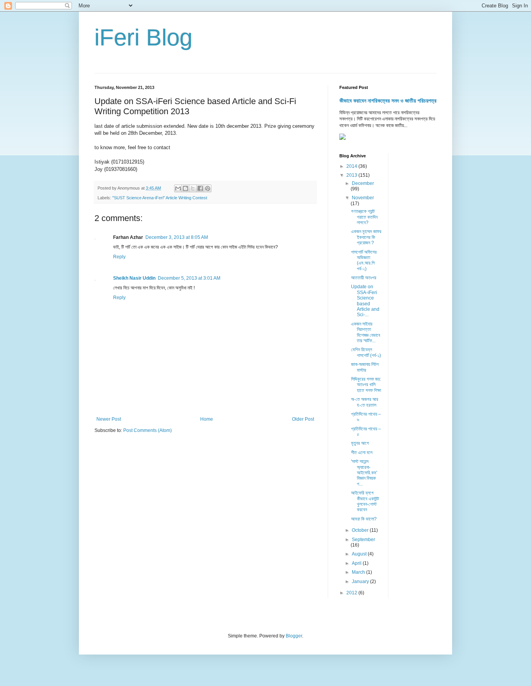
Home (206, 419)
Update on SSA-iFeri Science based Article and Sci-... (365, 300)
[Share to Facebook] (200, 188)
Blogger (294, 636)
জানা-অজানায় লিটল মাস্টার (365, 367)
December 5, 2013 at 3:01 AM (189, 278)
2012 (352, 592)
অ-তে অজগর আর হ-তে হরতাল (364, 402)
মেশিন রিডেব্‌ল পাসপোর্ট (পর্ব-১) (366, 352)
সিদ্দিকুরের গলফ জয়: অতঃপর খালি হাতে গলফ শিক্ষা (366, 384)
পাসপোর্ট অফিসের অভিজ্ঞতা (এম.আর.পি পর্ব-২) (364, 260)
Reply (119, 256)
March (359, 572)
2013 (352, 175)
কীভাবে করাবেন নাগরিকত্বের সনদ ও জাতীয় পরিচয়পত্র (388, 101)
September (363, 539)
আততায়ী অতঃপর (363, 277)
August (360, 554)
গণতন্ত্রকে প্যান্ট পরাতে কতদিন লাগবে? (364, 217)
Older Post (303, 419)
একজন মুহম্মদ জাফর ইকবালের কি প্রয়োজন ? (366, 237)
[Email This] (178, 188)
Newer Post (108, 419)
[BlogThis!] (185, 188)
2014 (352, 166)
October (361, 530)
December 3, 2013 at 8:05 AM (176, 237)
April (357, 563)
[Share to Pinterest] (207, 188)
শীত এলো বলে (361, 452)
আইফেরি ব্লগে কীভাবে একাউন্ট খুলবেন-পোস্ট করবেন (365, 501)
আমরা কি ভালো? (364, 519)
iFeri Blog (143, 37)
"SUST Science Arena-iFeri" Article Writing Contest (159, 197)
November (363, 197)
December (363, 183)
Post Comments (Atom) (147, 430)
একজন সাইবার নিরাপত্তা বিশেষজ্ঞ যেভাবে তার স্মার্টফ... (365, 332)
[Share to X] (193, 188)
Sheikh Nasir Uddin (134, 278)
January (361, 581)
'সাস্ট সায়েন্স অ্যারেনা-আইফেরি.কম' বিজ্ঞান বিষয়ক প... (364, 473)
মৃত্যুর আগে (360, 443)
